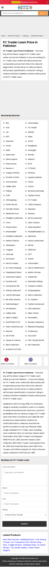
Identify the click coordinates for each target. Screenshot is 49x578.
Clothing (25, 36)
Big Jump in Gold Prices (25, 2)
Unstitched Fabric (37, 36)
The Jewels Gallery (18, 547)
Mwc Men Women (11, 539)
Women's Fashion (14, 36)
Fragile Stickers (15, 545)
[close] (47, 2)
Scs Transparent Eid (20, 542)
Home (3, 36)
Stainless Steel (29, 545)
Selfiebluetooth (27, 539)
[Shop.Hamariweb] (24, 7)
